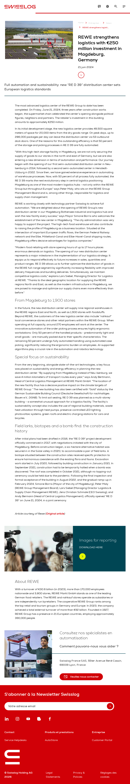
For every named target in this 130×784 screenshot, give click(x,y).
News (108, 23)
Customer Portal (102, 740)
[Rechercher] (115, 6)
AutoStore (51, 740)
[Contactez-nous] (99, 6)
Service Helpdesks (15, 740)
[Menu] (124, 6)
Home (81, 23)
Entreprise (94, 23)
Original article (55, 513)
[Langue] (107, 6)
